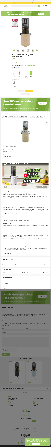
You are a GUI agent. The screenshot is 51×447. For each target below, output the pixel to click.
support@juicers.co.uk (26, 413)
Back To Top (25, 392)
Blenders (17, 428)
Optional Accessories (15, 79)
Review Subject (4, 332)
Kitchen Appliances (17, 429)
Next (37, 50)
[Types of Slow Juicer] (25, 297)
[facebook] (18, 443)
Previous (14, 50)
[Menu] (48, 5)
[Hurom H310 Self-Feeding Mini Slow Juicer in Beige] (18, 50)
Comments (3, 336)
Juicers (17, 426)
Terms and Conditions (26, 429)
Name (27, 328)
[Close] (49, 1)
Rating (3, 328)
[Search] (39, 6)
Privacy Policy (27, 431)
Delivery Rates (26, 428)
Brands (17, 431)
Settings (28, 444)
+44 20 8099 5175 (26, 415)
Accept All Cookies (36, 444)
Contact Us (36, 426)
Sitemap (35, 431)
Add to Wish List (25, 94)
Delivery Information (26, 426)
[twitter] (22, 443)
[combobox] (24, 6)
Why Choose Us (35, 428)
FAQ (35, 429)
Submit (34, 420)
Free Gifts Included (15, 69)
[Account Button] (43, 5)
